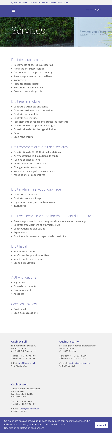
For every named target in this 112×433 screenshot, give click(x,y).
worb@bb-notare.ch (29, 408)
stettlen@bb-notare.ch (79, 363)
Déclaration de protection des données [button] (24, 428)
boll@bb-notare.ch (26, 363)
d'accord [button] (101, 425)
